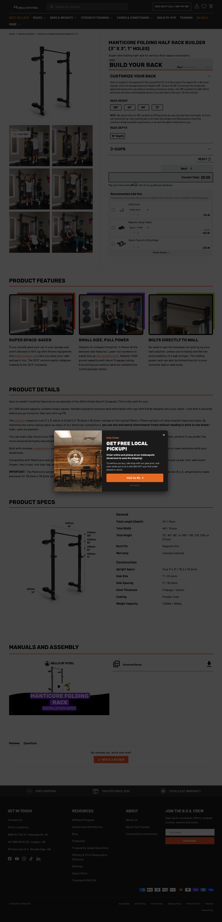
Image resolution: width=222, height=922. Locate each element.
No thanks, (135, 485)
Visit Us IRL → (135, 478)
